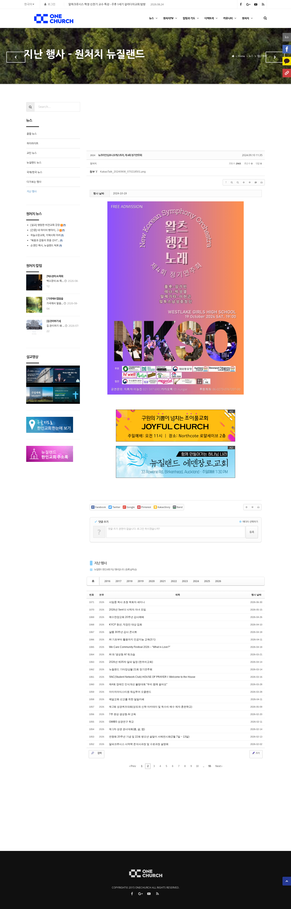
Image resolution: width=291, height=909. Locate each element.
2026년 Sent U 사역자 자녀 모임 (127, 609)
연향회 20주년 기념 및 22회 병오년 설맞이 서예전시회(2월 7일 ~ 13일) (149, 736)
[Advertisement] (175, 124)
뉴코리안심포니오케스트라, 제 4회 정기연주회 (120, 155)
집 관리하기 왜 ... (55, 326)
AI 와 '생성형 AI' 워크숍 (122, 654)
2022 (174, 581)
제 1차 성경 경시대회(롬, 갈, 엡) (127, 729)
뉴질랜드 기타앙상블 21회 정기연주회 (130, 669)
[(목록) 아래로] (250, 182)
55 (209, 766)
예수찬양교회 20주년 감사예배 (126, 617)
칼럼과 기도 (189, 18)
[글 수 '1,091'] (94, 581)
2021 (163, 581)
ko (287, 37)
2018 (130, 581)
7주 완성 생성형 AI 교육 (122, 714)
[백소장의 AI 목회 (54, 276)
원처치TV (168, 18)
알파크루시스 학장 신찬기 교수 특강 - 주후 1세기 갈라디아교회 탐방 (107, 4)
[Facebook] (286, 49)
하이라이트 (32, 143)
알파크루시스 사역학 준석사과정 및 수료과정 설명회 (139, 744)
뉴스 (151, 18)
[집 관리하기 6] (53, 321)
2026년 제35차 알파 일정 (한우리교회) (131, 661)
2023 (185, 581)
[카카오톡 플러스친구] (286, 61)
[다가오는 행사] (15, 57)
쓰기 (257, 753)
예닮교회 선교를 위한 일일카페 (126, 699)
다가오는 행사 (34, 182)
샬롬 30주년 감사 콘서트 (123, 632)
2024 (196, 581)
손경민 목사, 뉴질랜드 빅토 (44, 245)
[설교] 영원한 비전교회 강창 (45, 225)
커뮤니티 (228, 18)
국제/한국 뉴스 (34, 172)
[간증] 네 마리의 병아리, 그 (44, 230)
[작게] (238, 182)
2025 (207, 581)
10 (197, 766)
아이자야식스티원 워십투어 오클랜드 (130, 691)
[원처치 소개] (286, 73)
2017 (118, 581)
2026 (218, 581)
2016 (107, 581)
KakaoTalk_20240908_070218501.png (123, 171)
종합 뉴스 (32, 134)
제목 (177, 594)
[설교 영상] (275, 57)
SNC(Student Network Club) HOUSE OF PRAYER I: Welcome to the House (152, 676)
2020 (152, 581)
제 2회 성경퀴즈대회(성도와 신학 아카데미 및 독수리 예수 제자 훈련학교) (150, 706)
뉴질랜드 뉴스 (34, 162)
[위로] (244, 182)
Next (218, 766)
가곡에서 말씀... (54, 303)
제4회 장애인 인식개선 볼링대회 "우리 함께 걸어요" (138, 684)
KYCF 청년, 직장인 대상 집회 (125, 624)
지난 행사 (100, 563)
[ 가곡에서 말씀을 (54, 298)
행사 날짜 (256, 594)
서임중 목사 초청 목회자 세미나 (127, 602)
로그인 (51, 4)
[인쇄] (262, 182)
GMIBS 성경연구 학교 (121, 721)
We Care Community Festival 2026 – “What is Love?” (139, 647)
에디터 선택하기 (250, 521)
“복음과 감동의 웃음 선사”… (45, 240)
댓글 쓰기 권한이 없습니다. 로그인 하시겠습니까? (134, 529)
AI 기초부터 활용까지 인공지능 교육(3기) (132, 639)
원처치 (245, 18)
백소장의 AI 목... (55, 281)
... (203, 766)
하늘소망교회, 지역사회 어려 (45, 235)
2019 (141, 581)
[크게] (232, 182)
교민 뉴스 (32, 153)
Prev (133, 766)
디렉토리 (209, 18)
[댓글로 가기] (256, 182)
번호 (91, 594)
